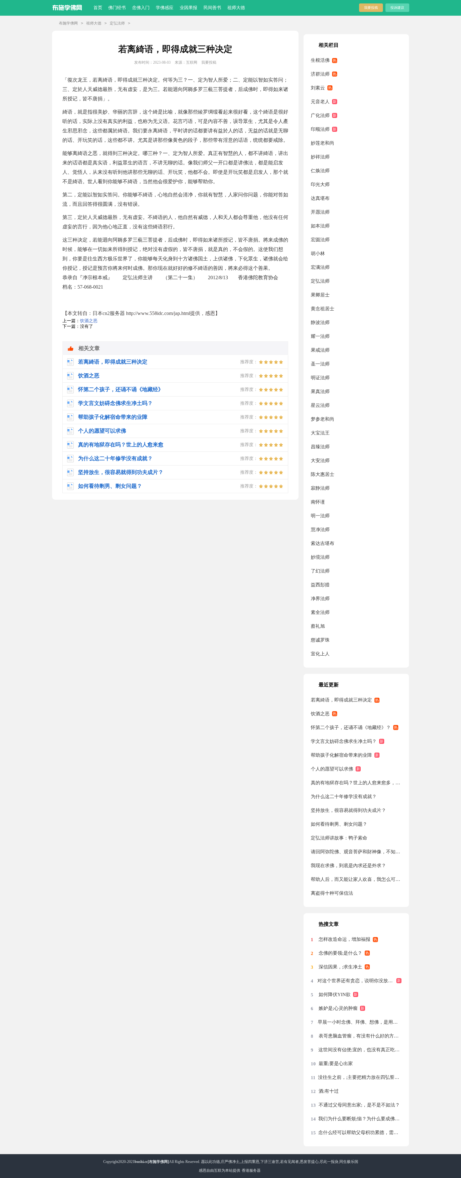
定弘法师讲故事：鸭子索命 (339, 837)
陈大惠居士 (322, 474)
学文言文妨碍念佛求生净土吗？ (344, 741)
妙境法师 (320, 557)
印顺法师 (320, 129)
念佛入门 (141, 7)
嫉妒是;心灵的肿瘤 (338, 1008)
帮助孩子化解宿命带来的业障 (341, 755)
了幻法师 (320, 570)
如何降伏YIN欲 (335, 994)
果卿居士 (320, 294)
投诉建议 (397, 7)
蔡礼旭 (318, 626)
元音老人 (320, 101)
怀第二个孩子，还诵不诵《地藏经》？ (351, 727)
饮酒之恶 (89, 320)
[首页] (68, 6)
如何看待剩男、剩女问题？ (339, 824)
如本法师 (320, 225)
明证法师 (320, 377)
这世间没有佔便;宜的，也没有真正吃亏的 (359, 1049)
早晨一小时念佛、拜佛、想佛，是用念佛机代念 (359, 1022)
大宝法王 (320, 432)
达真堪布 (320, 198)
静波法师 (320, 322)
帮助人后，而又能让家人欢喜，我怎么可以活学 (356, 879)
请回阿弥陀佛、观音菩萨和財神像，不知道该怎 (356, 851)
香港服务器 (251, 1170)
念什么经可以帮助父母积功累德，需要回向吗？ (359, 1132)
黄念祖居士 (322, 308)
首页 (97, 7)
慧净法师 (320, 529)
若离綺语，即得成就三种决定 (341, 699)
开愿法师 (320, 212)
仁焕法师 (320, 170)
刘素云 (318, 87)
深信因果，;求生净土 (340, 966)
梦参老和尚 (322, 419)
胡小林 (318, 253)
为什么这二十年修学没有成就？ (344, 796)
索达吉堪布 (322, 543)
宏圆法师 (320, 239)
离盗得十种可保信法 (332, 893)
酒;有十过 (329, 1091)
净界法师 (320, 598)
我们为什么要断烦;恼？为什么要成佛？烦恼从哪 (359, 1118)
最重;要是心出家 (336, 1063)
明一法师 (320, 515)
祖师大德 (236, 7)
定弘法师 (117, 23)
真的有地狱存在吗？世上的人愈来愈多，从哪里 (356, 782)
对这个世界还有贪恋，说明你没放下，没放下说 (359, 980)
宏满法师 (320, 267)
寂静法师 (320, 488)
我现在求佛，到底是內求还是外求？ (348, 865)
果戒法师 (320, 350)
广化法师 (320, 115)
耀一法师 (320, 336)
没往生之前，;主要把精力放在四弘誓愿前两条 (359, 1077)
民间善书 (212, 7)
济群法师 (320, 74)
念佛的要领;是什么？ (340, 953)
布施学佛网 (68, 23)
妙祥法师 (320, 156)
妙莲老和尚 (322, 143)
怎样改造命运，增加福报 (344, 939)
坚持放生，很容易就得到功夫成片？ (348, 810)
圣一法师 (320, 363)
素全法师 (320, 612)
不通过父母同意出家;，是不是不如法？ (359, 1104)
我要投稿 (371, 7)
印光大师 (320, 184)
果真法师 (320, 391)
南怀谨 (318, 501)
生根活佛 (320, 60)
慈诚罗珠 (320, 639)
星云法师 (320, 405)
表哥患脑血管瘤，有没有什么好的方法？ (360, 1035)
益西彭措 (320, 584)
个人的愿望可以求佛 (332, 768)
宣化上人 (320, 653)
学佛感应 (164, 7)
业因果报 (188, 7)
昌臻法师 (320, 446)
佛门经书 (117, 7)
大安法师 (320, 460)
